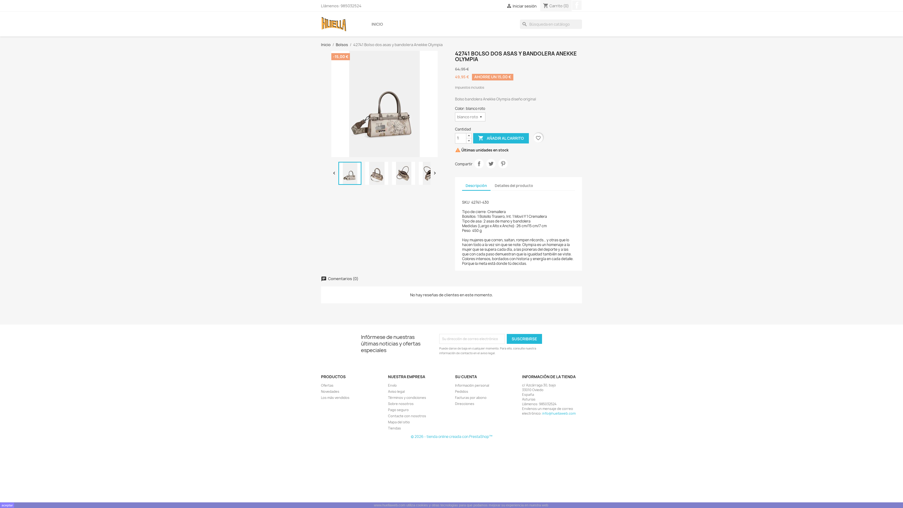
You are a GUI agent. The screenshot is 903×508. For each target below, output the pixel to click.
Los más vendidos (335, 397)
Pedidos (461, 391)
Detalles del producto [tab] (514, 185)
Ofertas (327, 385)
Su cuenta (466, 376)
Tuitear (491, 163)
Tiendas (394, 428)
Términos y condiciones (407, 397)
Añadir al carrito (501, 138)
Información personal (472, 385)
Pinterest (503, 163)
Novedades (330, 391)
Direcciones (464, 403)
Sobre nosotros (401, 403)
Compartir (479, 163)
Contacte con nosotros (407, 416)
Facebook (577, 5)
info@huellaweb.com (559, 413)
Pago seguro (398, 410)
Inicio (377, 24)
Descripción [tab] (476, 185)
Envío (392, 385)
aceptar (7, 505)
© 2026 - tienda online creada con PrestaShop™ (451, 436)
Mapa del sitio (399, 422)
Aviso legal (396, 391)
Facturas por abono (471, 397)
